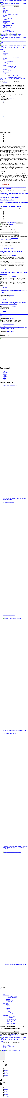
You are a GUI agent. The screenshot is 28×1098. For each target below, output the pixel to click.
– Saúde (8, 1011)
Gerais (4, 12)
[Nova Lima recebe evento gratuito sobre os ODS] (15, 618)
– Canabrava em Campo (11, 1019)
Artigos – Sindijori (7, 25)
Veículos (5, 22)
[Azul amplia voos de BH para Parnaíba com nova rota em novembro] (15, 385)
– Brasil (8, 1008)
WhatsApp (9, 222)
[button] (2, 1055)
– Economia (9, 1007)
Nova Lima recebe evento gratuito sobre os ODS (14, 730)
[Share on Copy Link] (3, 143)
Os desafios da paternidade (7, 200)
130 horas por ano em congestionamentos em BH (14, 964)
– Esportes (8, 1009)
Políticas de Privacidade (8, 31)
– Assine (8, 999)
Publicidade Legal (7, 27)
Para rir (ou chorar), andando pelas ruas (10, 206)
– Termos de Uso (10, 1001)
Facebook (14, 222)
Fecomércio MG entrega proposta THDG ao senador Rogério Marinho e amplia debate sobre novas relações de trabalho (15, 847)
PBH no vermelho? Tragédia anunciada (10, 197)
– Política (8, 1005)
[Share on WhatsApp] (3, 135)
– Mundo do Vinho (10, 1020)
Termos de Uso (6, 30)
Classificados (6, 26)
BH (4, 8)
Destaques (5, 1015)
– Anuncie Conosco (10, 1000)
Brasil (4, 379)
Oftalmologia (9, 18)
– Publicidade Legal (10, 1016)
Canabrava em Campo (8, 248)
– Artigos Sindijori (10, 1023)
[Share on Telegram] (3, 142)
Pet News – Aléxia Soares (12, 14)
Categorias (5, 1003)
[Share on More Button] (3, 1062)
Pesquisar (16, 6)
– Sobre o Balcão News (11, 996)
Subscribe (16, 235)
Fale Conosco (6, 1047)
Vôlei (4, 299)
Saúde (4, 17)
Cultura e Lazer (6, 21)
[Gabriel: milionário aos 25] (15, 502)
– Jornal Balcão (9, 1017)
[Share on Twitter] (3, 138)
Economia (5, 10)
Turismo (5, 19)
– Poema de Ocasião (11, 1013)
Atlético (5, 287)
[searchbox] (7, 6)
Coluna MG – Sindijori (8, 23)
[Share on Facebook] (3, 137)
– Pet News (8, 1012)
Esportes (5, 15)
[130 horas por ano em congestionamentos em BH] (15, 852)
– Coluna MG (9, 1022)
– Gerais (8, 1004)
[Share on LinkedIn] (3, 140)
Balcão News (6, 995)
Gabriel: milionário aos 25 (9, 615)
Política (4, 11)
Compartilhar (19, 222)
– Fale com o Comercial (11, 997)
